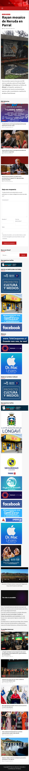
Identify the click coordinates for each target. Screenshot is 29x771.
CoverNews (11, 768)
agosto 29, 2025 (8, 127)
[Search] (26, 8)
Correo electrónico (18, 220)
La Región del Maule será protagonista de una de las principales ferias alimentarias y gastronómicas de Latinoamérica (14, 653)
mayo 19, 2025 (8, 153)
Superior (8, 14)
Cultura (3, 14)
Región (3, 648)
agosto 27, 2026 (8, 656)
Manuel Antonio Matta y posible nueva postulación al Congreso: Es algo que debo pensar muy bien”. (13, 178)
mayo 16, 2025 (8, 181)
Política (3, 146)
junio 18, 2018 (9, 28)
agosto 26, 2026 (8, 708)
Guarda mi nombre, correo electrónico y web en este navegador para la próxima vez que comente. (14, 236)
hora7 (4, 28)
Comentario (5, 200)
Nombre (4, 219)
